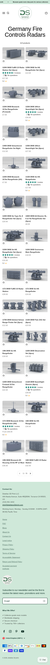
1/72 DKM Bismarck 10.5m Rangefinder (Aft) (13, 422)
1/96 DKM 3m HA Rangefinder (9, 352)
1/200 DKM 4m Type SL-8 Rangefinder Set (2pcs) (12, 217)
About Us (5, 532)
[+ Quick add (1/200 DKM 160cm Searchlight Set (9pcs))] (27, 100)
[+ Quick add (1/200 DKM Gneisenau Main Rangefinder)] (27, 243)
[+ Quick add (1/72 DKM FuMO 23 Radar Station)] (3, 282)
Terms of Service (8, 553)
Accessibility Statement (11, 557)
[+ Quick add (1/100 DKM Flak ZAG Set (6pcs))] (27, 313)
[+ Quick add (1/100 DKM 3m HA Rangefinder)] (27, 170)
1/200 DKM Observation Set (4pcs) (35, 352)
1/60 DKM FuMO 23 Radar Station (35, 461)
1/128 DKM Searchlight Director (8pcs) (34, 383)
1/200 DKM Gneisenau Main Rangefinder (34, 251)
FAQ (4, 524)
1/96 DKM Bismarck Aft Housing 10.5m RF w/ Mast (13, 461)
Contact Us (6, 536)
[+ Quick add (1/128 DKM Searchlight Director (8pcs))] (27, 375)
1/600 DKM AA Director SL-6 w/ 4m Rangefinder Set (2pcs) (36, 218)
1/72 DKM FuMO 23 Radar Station (12, 290)
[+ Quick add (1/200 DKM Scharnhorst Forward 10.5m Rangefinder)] (3, 375)
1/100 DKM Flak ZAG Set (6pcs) (35, 321)
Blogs (4, 528)
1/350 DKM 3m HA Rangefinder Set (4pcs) (35, 68)
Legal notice (7, 541)
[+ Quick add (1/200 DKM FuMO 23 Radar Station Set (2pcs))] (3, 61)
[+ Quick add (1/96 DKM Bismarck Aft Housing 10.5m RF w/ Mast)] (3, 453)
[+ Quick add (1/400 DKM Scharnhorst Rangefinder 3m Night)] (3, 139)
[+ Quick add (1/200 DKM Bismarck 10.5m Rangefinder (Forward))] (3, 100)
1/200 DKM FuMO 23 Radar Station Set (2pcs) (13, 68)
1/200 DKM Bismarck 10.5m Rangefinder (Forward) (10, 109)
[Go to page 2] (30, 473)
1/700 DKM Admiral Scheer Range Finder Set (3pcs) (13, 321)
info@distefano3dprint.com (12, 505)
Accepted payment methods (9, 567)
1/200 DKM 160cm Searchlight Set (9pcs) (34, 108)
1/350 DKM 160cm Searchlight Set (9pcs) (34, 147)
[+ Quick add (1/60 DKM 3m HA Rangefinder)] (27, 414)
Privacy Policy (7, 545)
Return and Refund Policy (12, 562)
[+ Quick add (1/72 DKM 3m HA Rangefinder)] (27, 282)
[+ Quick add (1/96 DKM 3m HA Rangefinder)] (3, 344)
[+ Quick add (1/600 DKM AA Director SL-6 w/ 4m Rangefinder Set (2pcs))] (27, 209)
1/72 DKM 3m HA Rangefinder (32, 290)
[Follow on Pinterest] (16, 631)
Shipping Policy (8, 549)
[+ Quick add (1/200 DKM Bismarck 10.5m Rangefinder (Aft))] (3, 170)
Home (4, 519)
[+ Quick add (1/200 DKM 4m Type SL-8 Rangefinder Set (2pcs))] (3, 209)
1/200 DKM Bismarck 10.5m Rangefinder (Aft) (12, 178)
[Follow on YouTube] (22, 631)
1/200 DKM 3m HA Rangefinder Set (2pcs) (11, 251)
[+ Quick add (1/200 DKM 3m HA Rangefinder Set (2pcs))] (3, 243)
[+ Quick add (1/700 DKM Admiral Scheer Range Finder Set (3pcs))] (3, 313)
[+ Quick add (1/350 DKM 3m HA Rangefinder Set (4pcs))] (27, 61)
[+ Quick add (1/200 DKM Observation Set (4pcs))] (27, 344)
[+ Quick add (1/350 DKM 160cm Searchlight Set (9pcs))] (27, 139)
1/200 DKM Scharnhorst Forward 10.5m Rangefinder (12, 384)
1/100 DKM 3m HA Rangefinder (32, 178)
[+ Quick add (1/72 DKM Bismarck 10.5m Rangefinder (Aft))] (3, 414)
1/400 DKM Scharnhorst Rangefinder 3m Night (12, 147)
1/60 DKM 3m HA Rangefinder (32, 422)
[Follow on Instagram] (10, 631)
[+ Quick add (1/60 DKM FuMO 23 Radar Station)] (27, 453)
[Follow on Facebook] (4, 631)
